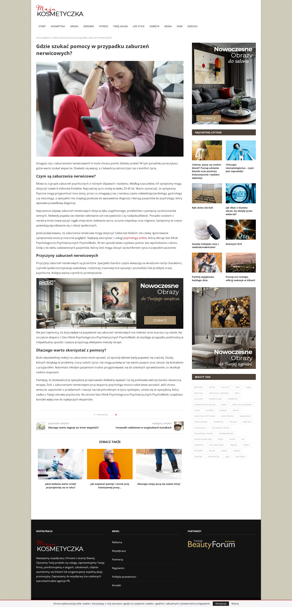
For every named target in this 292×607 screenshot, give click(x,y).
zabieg (224, 450)
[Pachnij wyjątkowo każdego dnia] (207, 263)
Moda (168, 26)
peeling (233, 422)
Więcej (235, 603)
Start (42, 26)
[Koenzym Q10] (241, 229)
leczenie (209, 410)
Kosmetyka (58, 26)
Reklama (117, 542)
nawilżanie (245, 416)
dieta (237, 393)
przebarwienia (226, 433)
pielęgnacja (200, 427)
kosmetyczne (215, 399)
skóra (232, 439)
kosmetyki (233, 399)
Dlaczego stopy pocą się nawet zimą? (158, 483)
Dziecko (193, 26)
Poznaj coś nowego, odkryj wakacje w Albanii (240, 278)
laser (197, 410)
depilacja (198, 393)
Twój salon (120, 26)
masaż (236, 410)
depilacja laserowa (219, 393)
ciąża (248, 387)
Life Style (138, 26)
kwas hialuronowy (242, 404)
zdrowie (198, 456)
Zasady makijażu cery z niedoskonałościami (205, 245)
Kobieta (154, 26)
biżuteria (198, 387)
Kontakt (116, 585)
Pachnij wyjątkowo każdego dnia (203, 278)
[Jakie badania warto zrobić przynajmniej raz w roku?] (61, 464)
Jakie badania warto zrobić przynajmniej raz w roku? (60, 485)
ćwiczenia (240, 456)
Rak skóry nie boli (202, 207)
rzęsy (220, 439)
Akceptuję (220, 603)
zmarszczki (213, 456)
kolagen (198, 399)
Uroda (74, 26)
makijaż (223, 410)
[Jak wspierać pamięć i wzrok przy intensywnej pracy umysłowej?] (110, 464)
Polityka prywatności (124, 576)
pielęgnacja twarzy (203, 433)
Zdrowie (88, 26)
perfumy (247, 422)
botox (212, 387)
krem (223, 404)
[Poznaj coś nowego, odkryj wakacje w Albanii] (241, 263)
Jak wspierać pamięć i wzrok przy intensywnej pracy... (109, 485)
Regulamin (118, 568)
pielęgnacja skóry (220, 427)
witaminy (198, 450)
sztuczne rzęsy (216, 445)
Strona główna (43, 37)
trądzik (233, 445)
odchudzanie (200, 422)
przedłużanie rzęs (203, 439)
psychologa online (135, 238)
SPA (243, 439)
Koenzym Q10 (234, 244)
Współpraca (119, 550)
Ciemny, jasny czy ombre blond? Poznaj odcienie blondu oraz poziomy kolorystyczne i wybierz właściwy (206, 171)
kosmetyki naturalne (204, 404)
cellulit (225, 387)
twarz (246, 445)
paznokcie (218, 422)
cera (237, 387)
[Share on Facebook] (120, 414)
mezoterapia (227, 416)
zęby (227, 456)
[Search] (254, 26)
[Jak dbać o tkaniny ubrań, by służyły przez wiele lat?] (241, 193)
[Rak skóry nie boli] (207, 193)
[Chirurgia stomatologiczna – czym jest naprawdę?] (241, 150)
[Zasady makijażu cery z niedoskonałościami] (207, 229)
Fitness (103, 26)
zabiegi (236, 450)
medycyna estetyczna (204, 416)
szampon (198, 445)
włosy (212, 450)
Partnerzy (117, 559)
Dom (179, 26)
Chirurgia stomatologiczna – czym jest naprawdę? (240, 168)
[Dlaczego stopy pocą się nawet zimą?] (159, 464)
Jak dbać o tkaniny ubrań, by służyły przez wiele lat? (239, 211)
